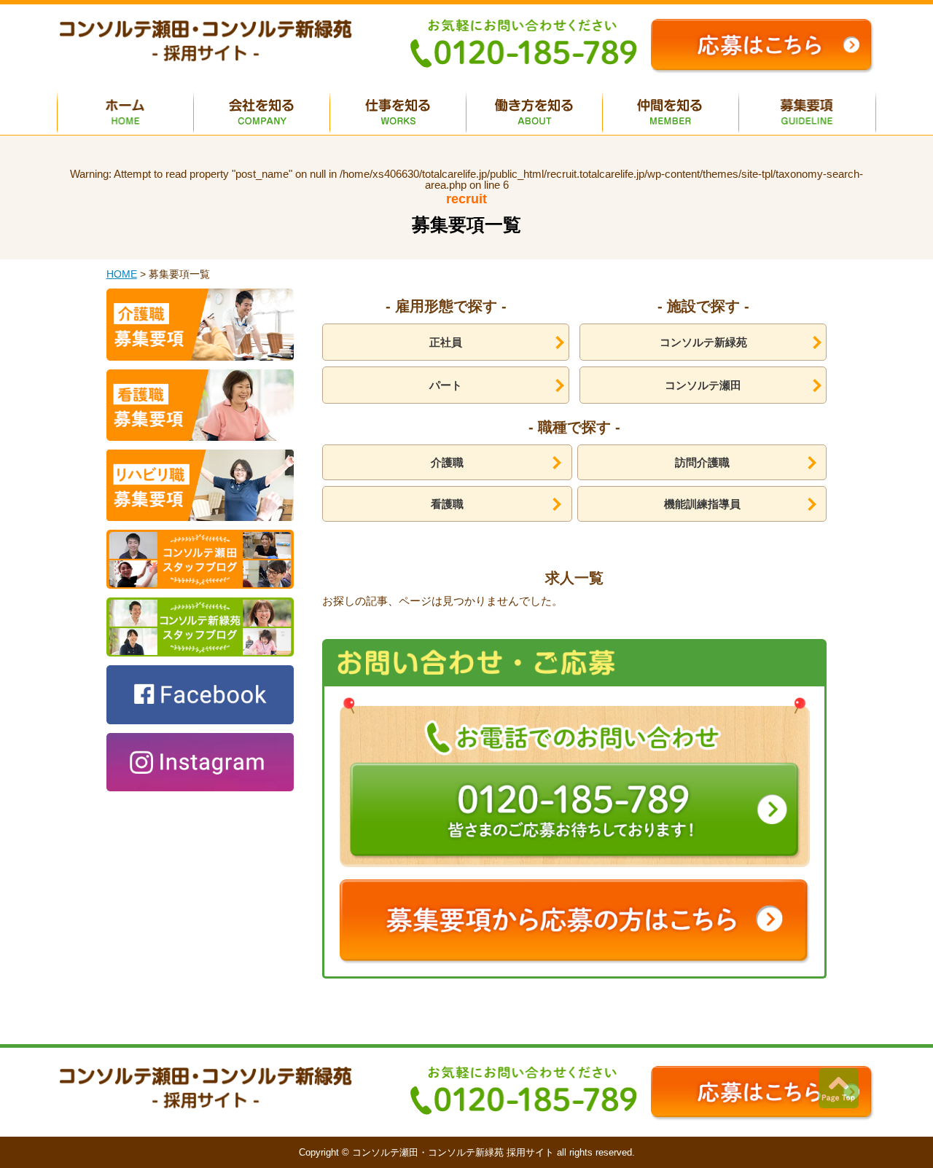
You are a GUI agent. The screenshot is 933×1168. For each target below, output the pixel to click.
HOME (121, 274)
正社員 (445, 342)
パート (445, 385)
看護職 (447, 504)
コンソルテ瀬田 (703, 385)
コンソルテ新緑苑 (703, 342)
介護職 (447, 462)
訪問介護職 (702, 462)
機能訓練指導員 (702, 504)
